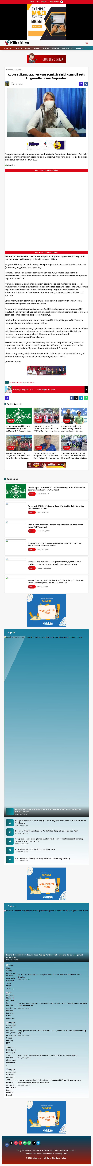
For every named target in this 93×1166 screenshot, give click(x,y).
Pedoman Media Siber (64, 1150)
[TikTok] (34, 1143)
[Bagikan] (86, 84)
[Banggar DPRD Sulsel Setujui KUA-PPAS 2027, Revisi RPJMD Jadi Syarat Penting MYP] (11, 1032)
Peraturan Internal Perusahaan (39, 1153)
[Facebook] (72, 398)
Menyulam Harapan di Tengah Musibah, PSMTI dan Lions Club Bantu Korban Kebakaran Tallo (18, 455)
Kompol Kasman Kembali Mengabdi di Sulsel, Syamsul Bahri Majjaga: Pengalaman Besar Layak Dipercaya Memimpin (46, 455)
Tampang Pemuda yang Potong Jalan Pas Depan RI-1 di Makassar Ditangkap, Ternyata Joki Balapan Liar (49, 840)
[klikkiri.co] (17, 43)
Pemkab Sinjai (21, 382)
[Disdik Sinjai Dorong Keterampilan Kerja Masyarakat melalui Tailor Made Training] (11, 977)
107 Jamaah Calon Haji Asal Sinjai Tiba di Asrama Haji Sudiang (42, 858)
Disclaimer (48, 1150)
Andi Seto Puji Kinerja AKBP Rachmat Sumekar (35, 849)
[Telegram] (81, 398)
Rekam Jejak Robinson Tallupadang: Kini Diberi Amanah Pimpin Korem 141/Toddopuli (71, 428)
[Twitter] (76, 398)
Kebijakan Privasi (24, 1150)
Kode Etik (37, 1150)
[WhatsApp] (86, 398)
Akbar (13, 83)
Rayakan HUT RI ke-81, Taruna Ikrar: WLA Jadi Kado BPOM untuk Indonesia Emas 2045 (46, 428)
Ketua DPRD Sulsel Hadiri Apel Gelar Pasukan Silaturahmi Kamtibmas (48, 1055)
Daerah (10, 421)
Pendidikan (30, 382)
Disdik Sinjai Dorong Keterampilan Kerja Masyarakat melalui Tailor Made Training (49, 976)
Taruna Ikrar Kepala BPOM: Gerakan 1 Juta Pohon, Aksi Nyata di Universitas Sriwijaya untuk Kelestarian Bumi (74, 455)
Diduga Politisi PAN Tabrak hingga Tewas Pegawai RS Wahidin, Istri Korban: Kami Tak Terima (50, 821)
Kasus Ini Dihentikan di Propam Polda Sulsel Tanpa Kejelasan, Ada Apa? (46, 831)
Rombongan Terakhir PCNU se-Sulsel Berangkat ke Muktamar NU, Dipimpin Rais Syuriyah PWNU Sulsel (18, 428)
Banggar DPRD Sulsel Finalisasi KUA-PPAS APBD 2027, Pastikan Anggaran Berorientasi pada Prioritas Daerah (49, 1081)
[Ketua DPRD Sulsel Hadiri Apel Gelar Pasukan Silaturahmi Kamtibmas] (11, 1056)
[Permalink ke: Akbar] (8, 83)
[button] (86, 42)
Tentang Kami (61, 1153)
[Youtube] (20, 1143)
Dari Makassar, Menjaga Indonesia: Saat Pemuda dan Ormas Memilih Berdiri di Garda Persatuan (52, 1004)
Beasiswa (12, 382)
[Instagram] (16, 1143)
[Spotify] (25, 1143)
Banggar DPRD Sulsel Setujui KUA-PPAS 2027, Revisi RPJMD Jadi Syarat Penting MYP (52, 1032)
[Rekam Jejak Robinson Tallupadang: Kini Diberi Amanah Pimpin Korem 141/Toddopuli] (74, 416)
